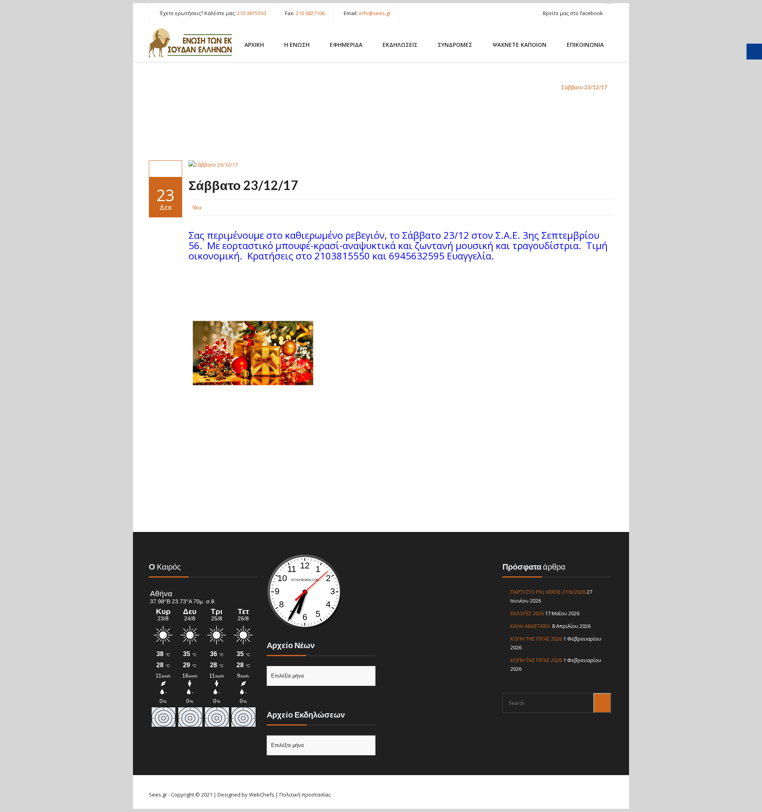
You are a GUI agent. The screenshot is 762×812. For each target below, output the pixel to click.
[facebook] (609, 3)
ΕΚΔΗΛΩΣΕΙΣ (400, 44)
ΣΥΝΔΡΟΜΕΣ (455, 44)
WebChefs (261, 794)
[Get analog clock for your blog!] (305, 628)
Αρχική (517, 87)
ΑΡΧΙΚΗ (254, 44)
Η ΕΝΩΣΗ (297, 44)
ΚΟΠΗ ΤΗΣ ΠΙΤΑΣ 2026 (536, 638)
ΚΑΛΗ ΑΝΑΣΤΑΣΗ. (530, 626)
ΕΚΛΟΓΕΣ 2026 (527, 613)
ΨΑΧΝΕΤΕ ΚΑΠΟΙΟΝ (519, 44)
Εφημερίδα (346, 44)
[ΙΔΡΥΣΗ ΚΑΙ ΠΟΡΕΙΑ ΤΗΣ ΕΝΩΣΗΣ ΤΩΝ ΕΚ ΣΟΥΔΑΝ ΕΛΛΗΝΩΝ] (190, 42)
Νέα (543, 87)
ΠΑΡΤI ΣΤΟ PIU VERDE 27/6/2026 (547, 591)
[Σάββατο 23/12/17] (165, 168)
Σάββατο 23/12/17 (243, 185)
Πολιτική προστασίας (305, 794)
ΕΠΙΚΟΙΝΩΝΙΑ (585, 44)
